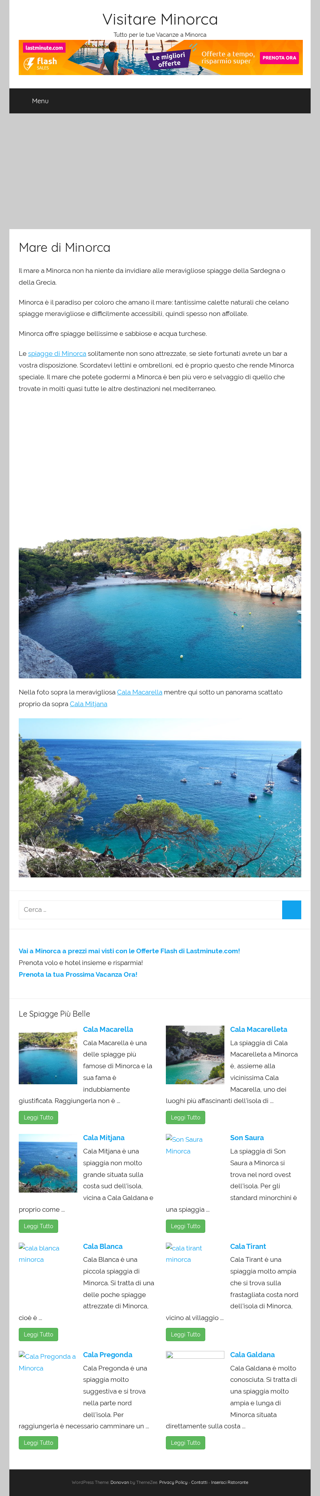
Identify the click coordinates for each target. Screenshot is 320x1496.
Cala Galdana (252, 1355)
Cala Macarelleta (258, 1029)
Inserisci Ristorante (229, 1482)
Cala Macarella (139, 692)
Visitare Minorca (160, 19)
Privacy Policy (173, 1482)
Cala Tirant (248, 1246)
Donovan (119, 1482)
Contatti (199, 1482)
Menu (40, 101)
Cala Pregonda (107, 1355)
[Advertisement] (160, 171)
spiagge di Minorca (57, 353)
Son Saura (247, 1138)
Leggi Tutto (38, 1117)
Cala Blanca (103, 1246)
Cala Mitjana (88, 704)
